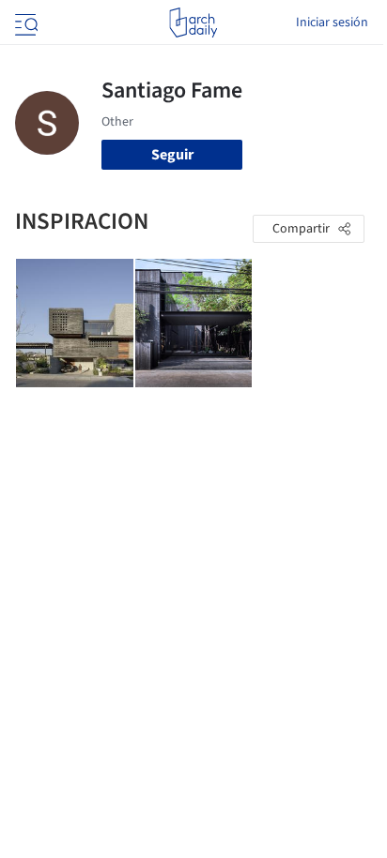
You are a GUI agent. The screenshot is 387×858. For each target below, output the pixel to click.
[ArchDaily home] (193, 23)
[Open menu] (24, 22)
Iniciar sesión (332, 22)
